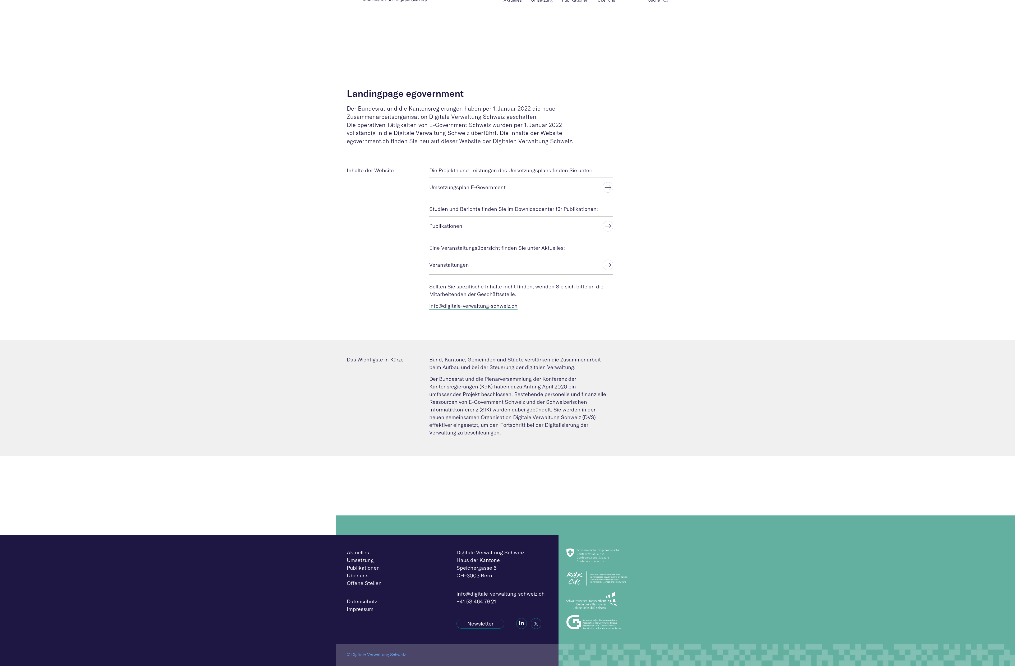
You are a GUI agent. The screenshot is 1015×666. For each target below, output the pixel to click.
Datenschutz (362, 601)
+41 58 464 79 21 (476, 601)
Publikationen (363, 567)
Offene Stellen (364, 583)
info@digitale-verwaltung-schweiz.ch (473, 305)
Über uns (357, 575)
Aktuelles (358, 552)
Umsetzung (360, 560)
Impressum (360, 609)
